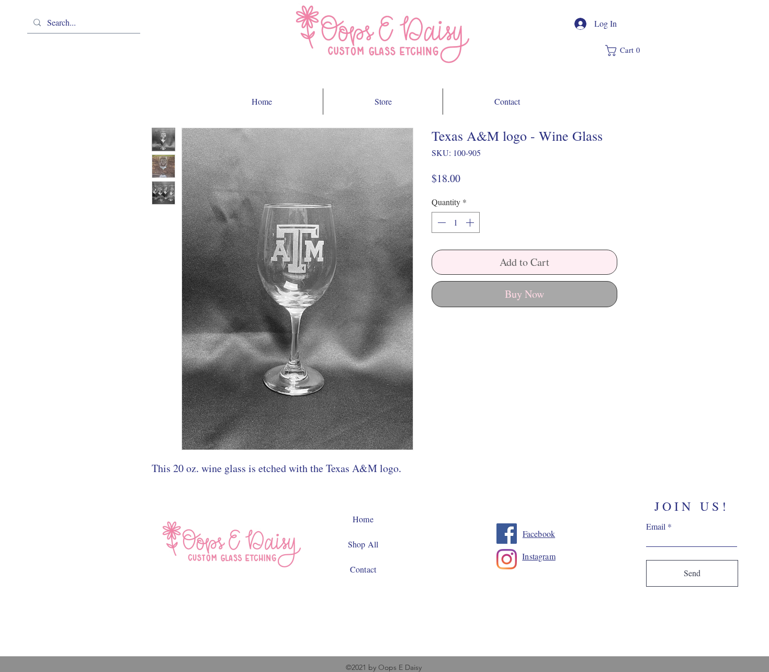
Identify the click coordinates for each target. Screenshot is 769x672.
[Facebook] (506, 533)
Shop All (363, 544)
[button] (626, 50)
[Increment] (470, 222)
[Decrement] (440, 222)
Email (655, 526)
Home (363, 518)
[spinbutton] (455, 222)
